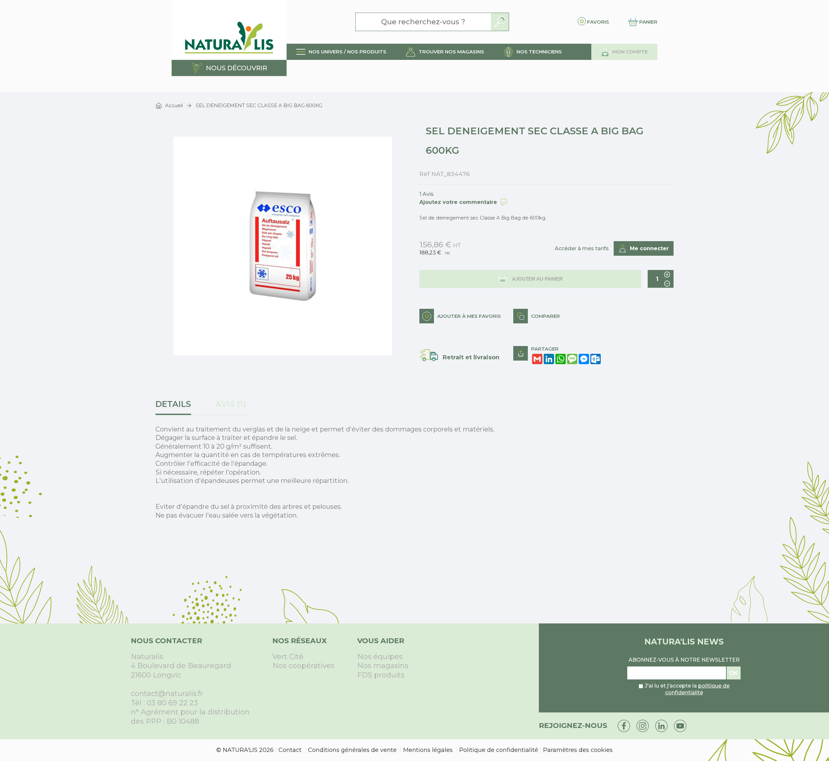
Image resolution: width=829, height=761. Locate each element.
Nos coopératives (303, 665)
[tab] (175, 407)
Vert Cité (287, 656)
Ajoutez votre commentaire (458, 202)
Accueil (174, 105)
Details (173, 404)
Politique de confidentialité (498, 750)
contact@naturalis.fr (167, 693)
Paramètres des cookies (578, 750)
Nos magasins (382, 665)
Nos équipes (380, 656)
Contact (289, 750)
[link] (341, 52)
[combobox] (423, 22)
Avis (229, 404)
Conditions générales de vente (352, 750)
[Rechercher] (500, 22)
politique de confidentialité (697, 689)
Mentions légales (428, 750)
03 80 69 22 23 (172, 703)
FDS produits (380, 675)
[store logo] (229, 30)
